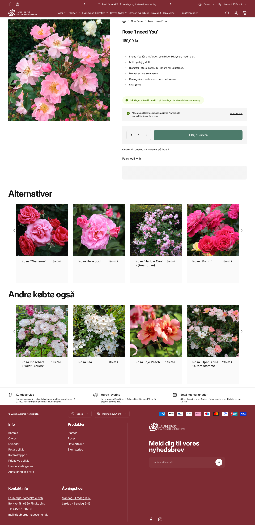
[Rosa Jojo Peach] (156, 331)
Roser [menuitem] (60, 12)
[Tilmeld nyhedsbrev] (218, 462)
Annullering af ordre (21, 471)
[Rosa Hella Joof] (99, 230)
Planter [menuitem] (72, 12)
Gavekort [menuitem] (156, 12)
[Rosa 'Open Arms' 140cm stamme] (213, 331)
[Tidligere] (85, 4)
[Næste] (170, 4)
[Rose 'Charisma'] (42, 230)
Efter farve (137, 21)
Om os (12, 438)
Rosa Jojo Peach (147, 362)
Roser (71, 438)
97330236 (21, 401)
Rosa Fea (85, 362)
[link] (76, 498)
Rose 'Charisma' (34, 261)
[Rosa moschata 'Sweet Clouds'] (42, 331)
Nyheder (13, 444)
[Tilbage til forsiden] (124, 21)
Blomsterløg (75, 449)
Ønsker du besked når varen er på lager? (145, 149)
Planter (72, 433)
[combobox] (206, 4)
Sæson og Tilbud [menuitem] (139, 12)
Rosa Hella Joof (89, 261)
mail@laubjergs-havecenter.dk (46, 401)
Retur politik (16, 449)
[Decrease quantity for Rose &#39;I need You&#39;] (131, 135)
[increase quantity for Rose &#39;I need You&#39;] (147, 135)
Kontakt (13, 433)
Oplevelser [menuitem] (169, 12)
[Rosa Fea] (99, 331)
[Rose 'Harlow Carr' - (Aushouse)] (156, 230)
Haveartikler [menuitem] (117, 12)
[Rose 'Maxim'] (213, 230)
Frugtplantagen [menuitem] (189, 12)
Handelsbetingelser (20, 466)
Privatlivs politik (18, 460)
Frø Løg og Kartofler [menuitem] (93, 12)
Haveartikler (76, 444)
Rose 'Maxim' (202, 261)
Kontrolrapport (17, 455)
